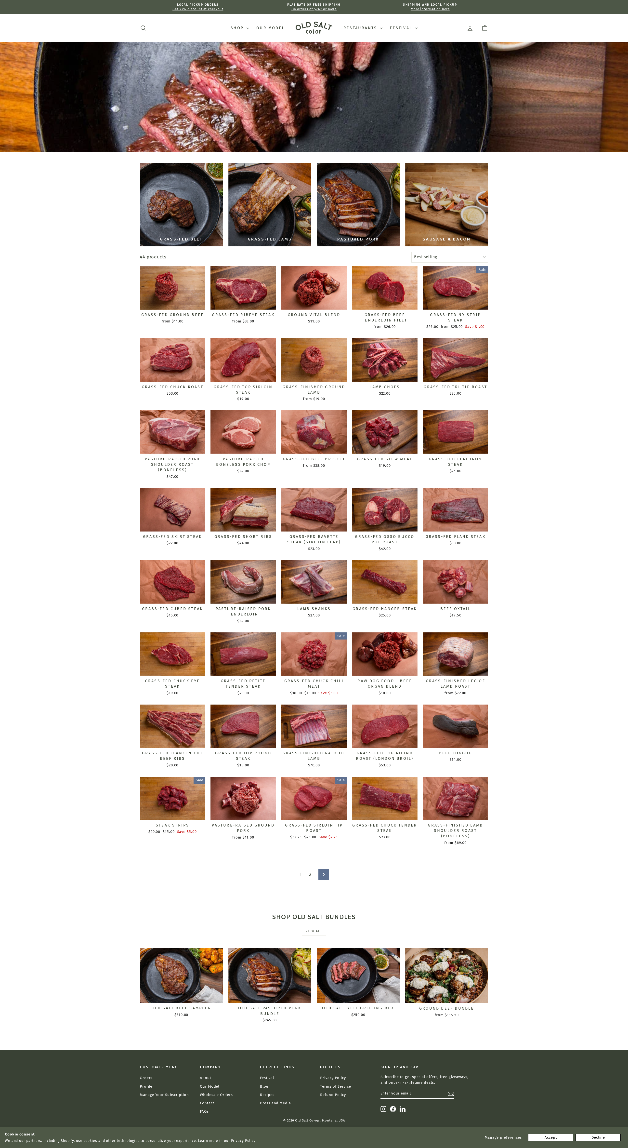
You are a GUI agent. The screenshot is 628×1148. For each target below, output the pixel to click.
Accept (551, 1137)
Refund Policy (333, 1095)
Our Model (270, 28)
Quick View (173, 304)
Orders (146, 1078)
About (205, 1078)
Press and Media (275, 1103)
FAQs (204, 1111)
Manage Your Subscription (164, 1095)
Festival (402, 28)
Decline (598, 1137)
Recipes (267, 1095)
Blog (264, 1086)
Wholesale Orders (216, 1095)
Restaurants (361, 28)
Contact (207, 1103)
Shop (238, 28)
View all (314, 931)
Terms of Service (335, 1086)
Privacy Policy (243, 1141)
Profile (146, 1086)
